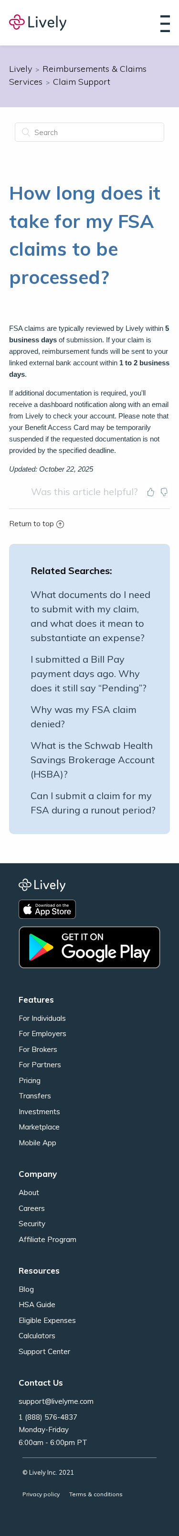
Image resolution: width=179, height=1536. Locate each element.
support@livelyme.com (56, 1401)
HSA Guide (37, 1304)
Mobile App (37, 1142)
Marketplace (39, 1126)
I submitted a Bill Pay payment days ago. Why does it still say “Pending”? (89, 673)
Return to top (31, 523)
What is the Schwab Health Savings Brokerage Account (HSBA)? (93, 759)
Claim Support (81, 81)
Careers (32, 1208)
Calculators (37, 1335)
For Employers (42, 1033)
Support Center (44, 1351)
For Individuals (42, 1018)
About (29, 1192)
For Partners (40, 1064)
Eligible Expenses (47, 1320)
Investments (39, 1111)
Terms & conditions (96, 1494)
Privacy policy (41, 1494)
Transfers (35, 1095)
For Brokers (38, 1049)
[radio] (151, 491)
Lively (20, 68)
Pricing (30, 1080)
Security (32, 1223)
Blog (26, 1289)
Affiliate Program (47, 1239)
